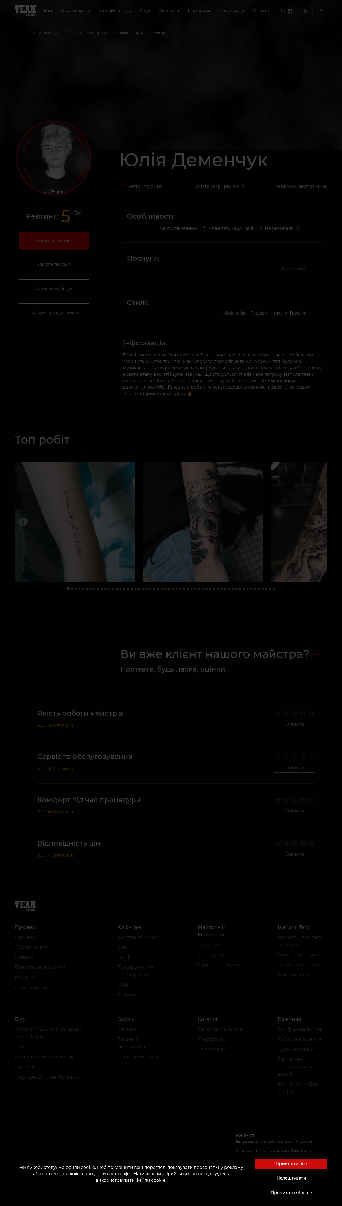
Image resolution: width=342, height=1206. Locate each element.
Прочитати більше (291, 1192)
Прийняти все (291, 1163)
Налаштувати (291, 1178)
